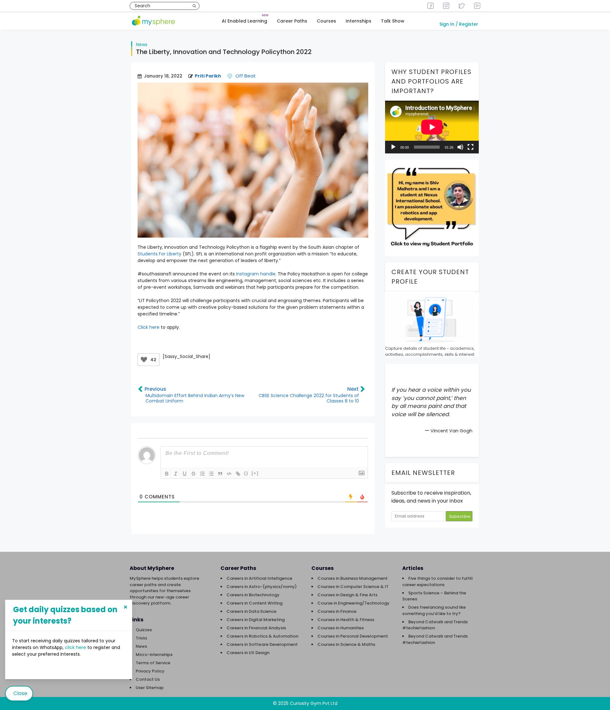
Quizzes (144, 630)
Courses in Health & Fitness (345, 620)
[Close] (125, 607)
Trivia (141, 638)
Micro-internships (154, 655)
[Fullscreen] (470, 147)
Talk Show (392, 21)
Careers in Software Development (262, 644)
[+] (255, 473)
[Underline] (184, 473)
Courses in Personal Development (352, 636)
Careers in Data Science (251, 611)
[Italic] (175, 473)
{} (246, 473)
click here (76, 647)
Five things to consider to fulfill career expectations (437, 581)
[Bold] (166, 473)
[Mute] (460, 147)
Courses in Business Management (352, 578)
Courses (326, 21)
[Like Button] (144, 359)
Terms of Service (153, 663)
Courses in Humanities (340, 628)
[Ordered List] (202, 473)
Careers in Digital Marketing (256, 620)
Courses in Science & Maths (346, 644)
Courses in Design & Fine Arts (347, 595)
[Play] (393, 147)
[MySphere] (153, 21)
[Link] (238, 473)
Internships (358, 21)
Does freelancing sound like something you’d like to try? (434, 610)
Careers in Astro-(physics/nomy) (262, 587)
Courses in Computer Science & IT (353, 587)
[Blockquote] (220, 473)
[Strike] (193, 473)
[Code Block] (229, 473)
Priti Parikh (208, 76)
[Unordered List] (211, 473)
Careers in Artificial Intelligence (259, 578)
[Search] (194, 6)
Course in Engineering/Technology (353, 603)
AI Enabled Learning (244, 21)
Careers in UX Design (248, 653)
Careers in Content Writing (254, 603)
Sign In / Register (458, 24)
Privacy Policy (150, 671)
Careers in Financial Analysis (256, 628)
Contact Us (148, 679)
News (141, 44)
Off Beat (245, 75)
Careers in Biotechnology (253, 595)
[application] (432, 127)
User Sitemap (150, 688)
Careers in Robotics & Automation (262, 636)
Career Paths (292, 21)
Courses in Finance (336, 611)
